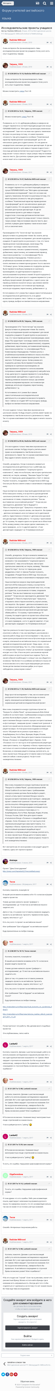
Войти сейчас (27, 1345)
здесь (21, 91)
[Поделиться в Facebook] (7, 1374)
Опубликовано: (20, 42)
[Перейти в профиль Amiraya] (5, 861)
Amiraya (13, 860)
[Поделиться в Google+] (11, 1374)
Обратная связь (27, 1381)
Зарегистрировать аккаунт (27, 1328)
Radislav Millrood (14, 31)
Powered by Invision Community (27, 1387)
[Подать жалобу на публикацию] (47, 43)
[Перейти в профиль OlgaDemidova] (5, 1175)
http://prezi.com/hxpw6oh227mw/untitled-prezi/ (21, 871)
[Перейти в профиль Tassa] (5, 883)
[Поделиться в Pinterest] (15, 1374)
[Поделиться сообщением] (51, 43)
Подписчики (25, 1355)
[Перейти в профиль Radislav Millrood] (5, 41)
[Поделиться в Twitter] (3, 1374)
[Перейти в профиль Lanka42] (5, 1045)
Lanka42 (13, 1044)
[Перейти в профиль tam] (5, 943)
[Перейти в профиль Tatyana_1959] (5, 65)
